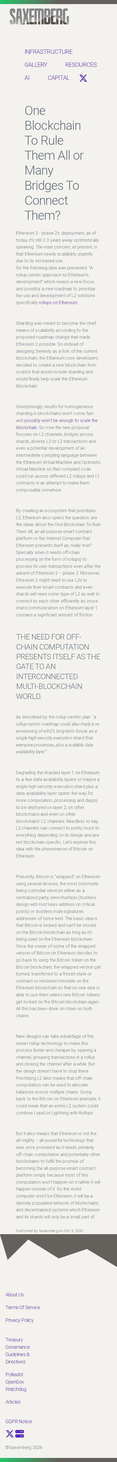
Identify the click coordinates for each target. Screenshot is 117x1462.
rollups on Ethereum (58, 302)
